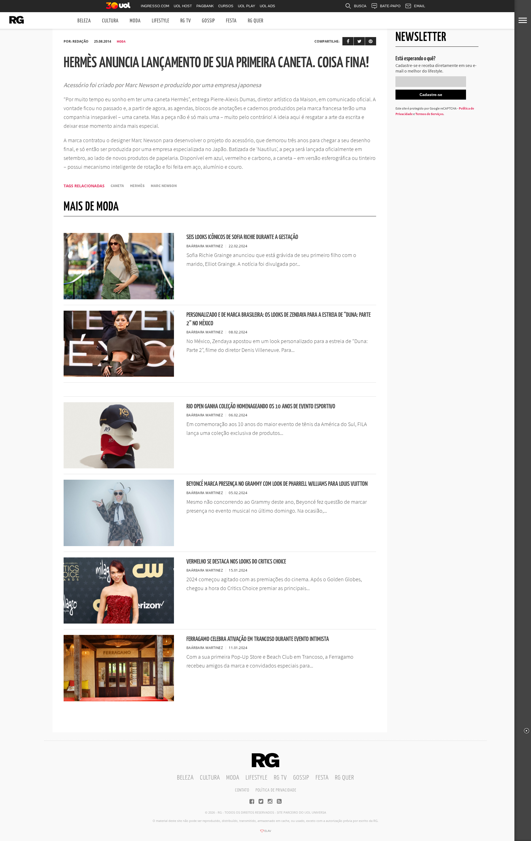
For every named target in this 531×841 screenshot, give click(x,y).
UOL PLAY (246, 6)
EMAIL (419, 6)
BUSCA (360, 6)
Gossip (208, 21)
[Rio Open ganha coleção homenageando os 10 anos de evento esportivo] (119, 467)
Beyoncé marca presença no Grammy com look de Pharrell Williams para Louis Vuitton (277, 484)
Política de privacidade (276, 790)
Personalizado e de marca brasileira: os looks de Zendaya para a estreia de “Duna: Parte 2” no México (278, 319)
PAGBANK (205, 6)
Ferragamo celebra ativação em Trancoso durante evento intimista (257, 639)
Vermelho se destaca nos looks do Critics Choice (236, 562)
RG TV (185, 21)
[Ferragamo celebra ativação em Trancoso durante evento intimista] (119, 700)
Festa (231, 21)
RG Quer (255, 21)
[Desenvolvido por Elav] (265, 832)
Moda (135, 21)
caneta (117, 185)
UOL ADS (267, 6)
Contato (242, 790)
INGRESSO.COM (155, 6)
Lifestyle (160, 21)
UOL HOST (183, 6)
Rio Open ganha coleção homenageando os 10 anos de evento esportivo (260, 406)
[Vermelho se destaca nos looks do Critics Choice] (119, 622)
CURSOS (225, 6)
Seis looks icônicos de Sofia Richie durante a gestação (242, 237)
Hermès (137, 185)
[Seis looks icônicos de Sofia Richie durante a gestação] (119, 298)
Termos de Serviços (429, 114)
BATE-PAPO (390, 6)
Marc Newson (164, 185)
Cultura (110, 21)
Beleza (84, 21)
